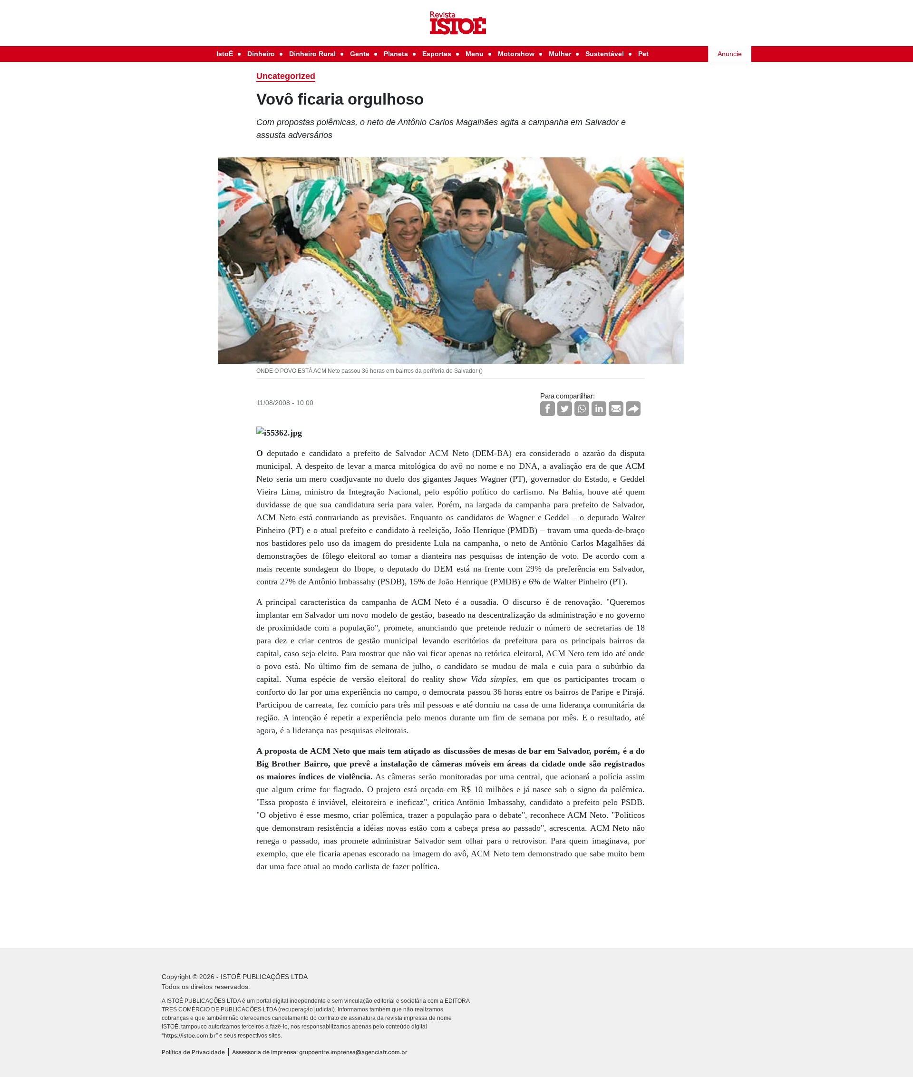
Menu (475, 54)
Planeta (396, 54)
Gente (359, 54)
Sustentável (604, 54)
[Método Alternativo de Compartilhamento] (633, 408)
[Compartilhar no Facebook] (547, 408)
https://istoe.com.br (190, 1035)
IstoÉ (224, 54)
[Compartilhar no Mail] (616, 408)
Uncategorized (285, 76)
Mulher (560, 54)
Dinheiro (261, 54)
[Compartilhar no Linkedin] (599, 408)
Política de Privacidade (193, 1052)
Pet (643, 54)
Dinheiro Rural (312, 54)
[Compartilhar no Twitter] (564, 408)
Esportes (436, 54)
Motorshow (516, 54)
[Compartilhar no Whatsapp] (581, 408)
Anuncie (730, 54)
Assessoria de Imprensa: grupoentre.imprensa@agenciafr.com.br (320, 1052)
